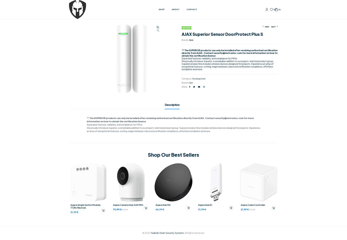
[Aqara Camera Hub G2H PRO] (131, 182)
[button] (158, 29)
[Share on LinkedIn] (204, 87)
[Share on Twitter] (194, 87)
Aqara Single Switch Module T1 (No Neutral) (85, 206)
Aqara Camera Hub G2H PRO (128, 205)
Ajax (191, 40)
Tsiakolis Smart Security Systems (167, 232)
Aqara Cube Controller (253, 205)
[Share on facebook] (189, 87)
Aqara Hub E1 (205, 205)
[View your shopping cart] (276, 9)
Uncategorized (198, 78)
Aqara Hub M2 (163, 205)
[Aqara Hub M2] (173, 182)
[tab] (173, 106)
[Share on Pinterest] (199, 87)
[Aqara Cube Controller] (258, 182)
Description (172, 104)
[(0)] (271, 9)
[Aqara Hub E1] (216, 182)
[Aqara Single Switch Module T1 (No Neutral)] (88, 182)
